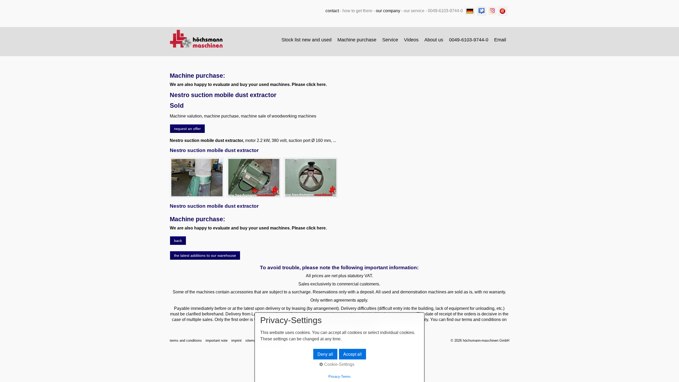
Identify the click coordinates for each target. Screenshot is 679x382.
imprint (236, 340)
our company (388, 10)
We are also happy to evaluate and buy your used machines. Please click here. (248, 84)
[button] (187, 128)
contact (332, 10)
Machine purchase (356, 39)
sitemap (251, 340)
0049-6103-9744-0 (468, 39)
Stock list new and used (306, 39)
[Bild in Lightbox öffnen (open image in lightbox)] (197, 177)
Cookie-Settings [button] (338, 364)
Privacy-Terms (339, 377)
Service (390, 39)
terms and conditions (186, 340)
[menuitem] (307, 40)
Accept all (352, 354)
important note (217, 340)
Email (500, 39)
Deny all (325, 354)
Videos (411, 39)
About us (433, 39)
